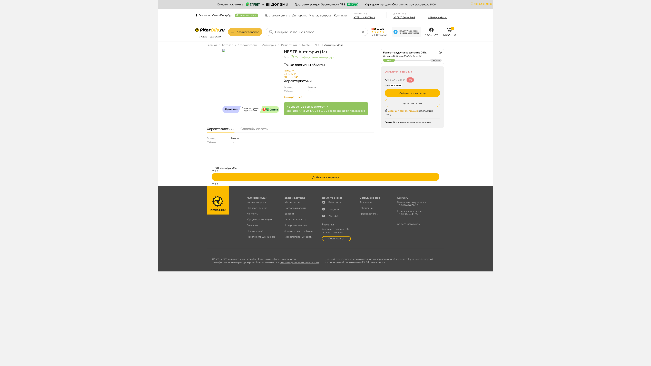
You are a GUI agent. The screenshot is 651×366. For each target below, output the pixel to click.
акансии (252, 225)
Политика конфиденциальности (276, 259)
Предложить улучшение (261, 236)
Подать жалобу (256, 230)
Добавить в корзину (412, 93)
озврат (289, 213)
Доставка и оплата (277, 15)
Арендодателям (369, 213)
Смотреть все (293, 97)
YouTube (333, 215)
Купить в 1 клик (412, 103)
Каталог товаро (248, 32)
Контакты (340, 15)
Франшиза (366, 202)
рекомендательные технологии (299, 262)
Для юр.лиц (300, 15)
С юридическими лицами (403, 110)
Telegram (333, 209)
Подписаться (336, 238)
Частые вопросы (320, 15)
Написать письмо (257, 207)
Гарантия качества (295, 219)
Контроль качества (295, 225)
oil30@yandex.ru (437, 17)
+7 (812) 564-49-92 (404, 17)
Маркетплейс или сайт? (298, 236)
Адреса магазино (408, 224)
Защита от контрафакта (298, 230)
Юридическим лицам (259, 219)
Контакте (334, 202)
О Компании (367, 207)
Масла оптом (292, 202)
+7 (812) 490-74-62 (364, 17)
